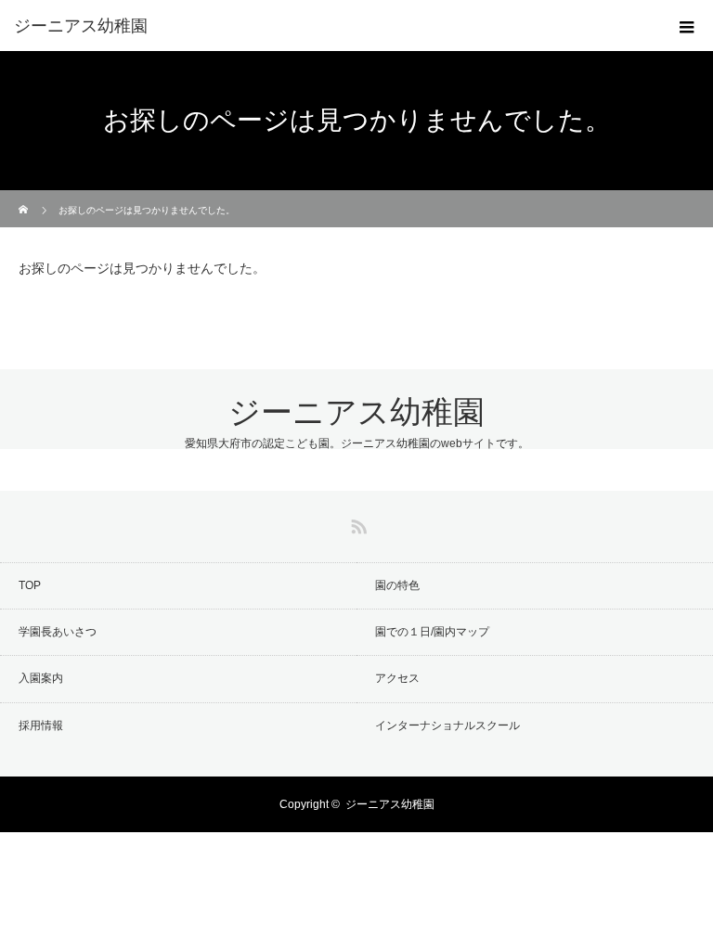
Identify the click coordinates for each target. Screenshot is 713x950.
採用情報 (41, 725)
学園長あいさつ (58, 631)
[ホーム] (25, 197)
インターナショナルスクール (447, 725)
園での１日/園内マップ (432, 631)
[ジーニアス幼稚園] (328, 26)
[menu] (687, 26)
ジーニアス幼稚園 (356, 412)
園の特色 (397, 585)
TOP (30, 585)
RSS (356, 523)
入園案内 (41, 678)
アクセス (397, 678)
